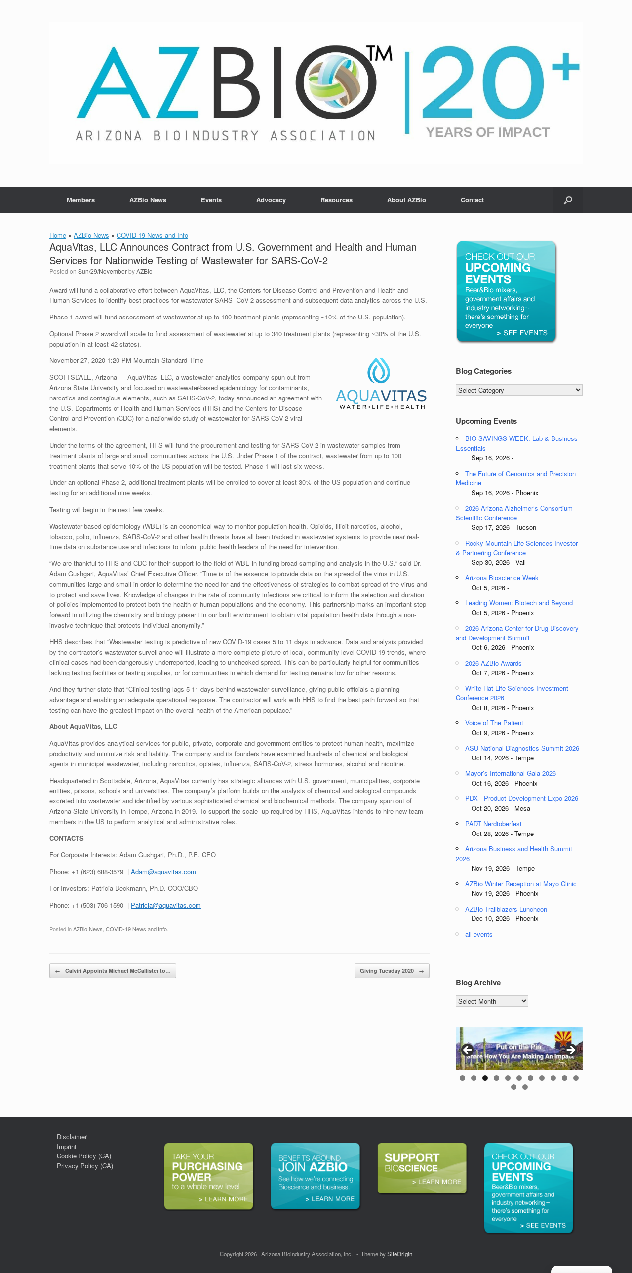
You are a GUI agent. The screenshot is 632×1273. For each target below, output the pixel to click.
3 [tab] (485, 1078)
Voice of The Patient (494, 722)
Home (57, 234)
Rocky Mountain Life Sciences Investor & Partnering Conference (517, 547)
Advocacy (271, 199)
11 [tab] (576, 1078)
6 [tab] (519, 1078)
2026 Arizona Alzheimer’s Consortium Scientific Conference (514, 512)
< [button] (468, 1050)
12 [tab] (513, 1087)
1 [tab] (462, 1078)
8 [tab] (542, 1078)
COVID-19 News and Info (152, 234)
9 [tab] (553, 1078)
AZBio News (147, 199)
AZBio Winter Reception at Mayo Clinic (521, 883)
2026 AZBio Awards (493, 663)
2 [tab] (473, 1078)
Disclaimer (72, 1136)
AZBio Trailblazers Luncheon (506, 909)
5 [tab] (508, 1078)
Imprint (67, 1146)
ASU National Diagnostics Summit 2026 (522, 748)
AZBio (144, 271)
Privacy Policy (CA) (85, 1165)
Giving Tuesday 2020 (392, 970)
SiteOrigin (399, 1254)
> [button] (570, 1050)
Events (211, 199)
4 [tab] (496, 1078)
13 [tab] (525, 1087)
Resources (336, 199)
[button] (568, 200)
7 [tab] (530, 1078)
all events (479, 934)
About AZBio (406, 199)
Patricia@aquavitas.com (166, 905)
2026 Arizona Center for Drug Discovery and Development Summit (517, 632)
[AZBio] (316, 93)
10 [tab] (564, 1078)
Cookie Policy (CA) (84, 1155)
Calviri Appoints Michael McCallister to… (113, 970)
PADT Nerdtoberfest (493, 823)
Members (81, 199)
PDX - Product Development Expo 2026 (521, 798)
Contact (472, 199)
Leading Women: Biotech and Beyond (519, 602)
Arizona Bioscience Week (502, 577)
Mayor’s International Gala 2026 (510, 773)
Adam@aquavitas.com (163, 871)
